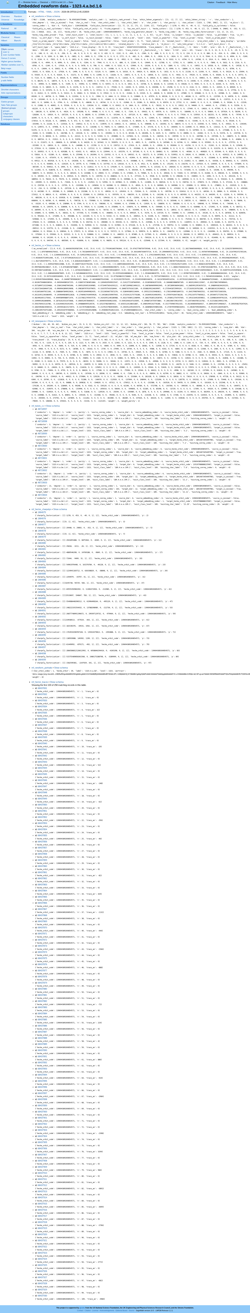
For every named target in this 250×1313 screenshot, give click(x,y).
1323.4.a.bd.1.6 (58, 2)
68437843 (42, 762)
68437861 (42, 872)
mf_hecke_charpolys (41, 509)
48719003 (42, 482)
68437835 (42, 712)
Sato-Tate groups (9, 105)
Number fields (7, 77)
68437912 (42, 1185)
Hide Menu (232, 2)
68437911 (42, 1179)
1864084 (42, 567)
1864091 (42, 610)
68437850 (42, 804)
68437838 (42, 731)
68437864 (42, 890)
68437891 (42, 1056)
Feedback (220, 2)
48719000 (42, 446)
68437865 (42, 897)
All (15, 28)
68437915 (42, 1203)
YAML (49, 12)
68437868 (42, 915)
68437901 (42, 1117)
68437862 (42, 878)
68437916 (42, 1210)
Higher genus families (11, 61)
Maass (17, 37)
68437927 (42, 1277)
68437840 (42, 743)
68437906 (42, 1148)
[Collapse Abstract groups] (25, 108)
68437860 (42, 866)
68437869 (42, 921)
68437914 (42, 1197)
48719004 (42, 495)
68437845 (42, 774)
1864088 (42, 592)
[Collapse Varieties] (25, 45)
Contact (80, 1311)
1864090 (42, 604)
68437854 (42, 829)
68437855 (42, 835)
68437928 (42, 1283)
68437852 (42, 817)
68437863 (42, 884)
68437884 (42, 1013)
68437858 (42, 854)
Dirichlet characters (10, 90)
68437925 (42, 1265)
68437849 (42, 798)
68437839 (42, 737)
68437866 (42, 903)
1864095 (42, 635)
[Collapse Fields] (25, 73)
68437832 (42, 694)
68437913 (42, 1191)
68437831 (42, 688)
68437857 (42, 847)
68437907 (42, 1154)
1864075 (42, 512)
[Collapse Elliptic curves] (25, 49)
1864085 (42, 573)
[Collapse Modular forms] (25, 33)
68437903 (42, 1130)
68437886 (42, 1025)
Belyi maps (6, 68)
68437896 (42, 1087)
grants (82, 1308)
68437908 (42, 1160)
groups (6, 111)
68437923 (42, 1253)
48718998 (42, 421)
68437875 (42, 958)
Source (131, 1311)
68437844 (42, 768)
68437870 (42, 927)
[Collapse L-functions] (25, 24)
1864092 (42, 616)
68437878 (42, 976)
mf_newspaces (39, 321)
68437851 (42, 811)
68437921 (42, 1240)
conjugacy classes (11, 119)
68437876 (42, 964)
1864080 (42, 543)
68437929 (42, 1289)
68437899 (42, 1105)
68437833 (42, 700)
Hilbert (4, 41)
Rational (5, 28)
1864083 (42, 561)
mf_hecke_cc (38, 245)
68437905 (42, 1142)
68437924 (42, 1259)
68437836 (42, 719)
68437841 (42, 749)
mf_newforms (38, 16)
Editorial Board (121, 1311)
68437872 (42, 940)
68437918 (42, 1222)
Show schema (53, 16)
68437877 (42, 970)
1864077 (42, 524)
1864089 (42, 598)
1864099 (42, 659)
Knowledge (19, 20)
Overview (5, 16)
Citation (210, 2)
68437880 (42, 989)
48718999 (42, 433)
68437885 (42, 1019)
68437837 (42, 725)
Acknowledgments (107, 1311)
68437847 (42, 786)
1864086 (42, 579)
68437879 (42, 983)
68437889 (42, 1044)
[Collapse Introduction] (25, 12)
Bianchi (17, 41)
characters (8, 116)
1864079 (42, 537)
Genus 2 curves (8, 58)
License (95, 1311)
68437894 (42, 1074)
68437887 (42, 1032)
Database (5, 124)
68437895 (42, 1081)
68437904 (42, 1136)
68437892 (42, 1062)
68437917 (42, 1216)
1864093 (42, 622)
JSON (57, 12)
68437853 (42, 823)
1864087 (42, 586)
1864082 (42, 555)
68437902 (42, 1124)
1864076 (42, 518)
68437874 (42, 952)
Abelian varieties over (12, 64)
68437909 (42, 1167)
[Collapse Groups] (25, 97)
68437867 (42, 909)
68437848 (42, 792)
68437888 (42, 1038)
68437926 (42, 1271)
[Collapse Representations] (25, 85)
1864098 (42, 653)
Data (71, 2)
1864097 (42, 647)
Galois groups (7, 102)
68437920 (42, 1234)
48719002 (42, 470)
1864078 (42, 530)
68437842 (42, 755)
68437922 (42, 1246)
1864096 (42, 641)
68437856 (42, 841)
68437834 (42, 706)
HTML (41, 12)
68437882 (42, 1001)
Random (18, 16)
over (6, 52)
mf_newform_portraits (42, 667)
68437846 (42, 780)
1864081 (42, 549)
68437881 (42, 995)
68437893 (42, 1068)
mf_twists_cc (38, 406)
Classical (44, 2)
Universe (5, 20)
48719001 (42, 458)
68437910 (42, 1173)
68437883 (42, 1007)
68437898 (42, 1099)
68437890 (42, 1050)
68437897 (42, 1093)
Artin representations (10, 93)
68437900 (42, 1111)
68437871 (42, 933)
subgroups (8, 114)
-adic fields (6, 80)
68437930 (42, 1295)
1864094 (42, 629)
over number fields (11, 55)
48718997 (42, 409)
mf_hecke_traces (40, 682)
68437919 (42, 1228)
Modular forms (30, 2)
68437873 (42, 946)
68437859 (42, 860)
